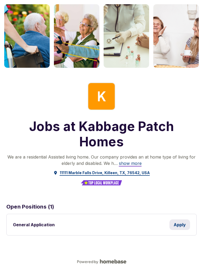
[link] (130, 163)
